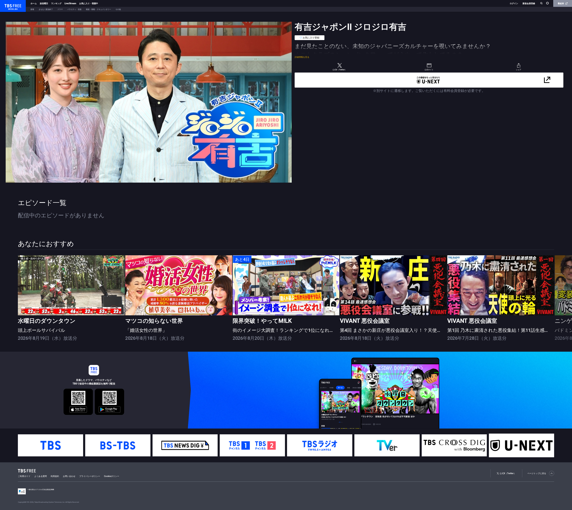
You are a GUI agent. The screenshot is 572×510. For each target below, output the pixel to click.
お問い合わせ (69, 476)
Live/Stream (70, 3)
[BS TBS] (117, 445)
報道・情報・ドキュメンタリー (98, 9)
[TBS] (50, 445)
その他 (118, 9)
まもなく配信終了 (46, 9)
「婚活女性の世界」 (146, 330)
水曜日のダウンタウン (47, 320)
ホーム (34, 3)
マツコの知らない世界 (154, 320)
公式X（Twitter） (508, 473)
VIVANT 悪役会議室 (365, 320)
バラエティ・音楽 (74, 9)
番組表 (561, 3)
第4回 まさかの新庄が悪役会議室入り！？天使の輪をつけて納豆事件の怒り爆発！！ (428, 330)
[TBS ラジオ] (319, 445)
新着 (32, 9)
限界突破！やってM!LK (262, 320)
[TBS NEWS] (185, 445)
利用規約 (55, 476)
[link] (71, 285)
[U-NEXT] (521, 445)
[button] (554, 298)
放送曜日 (44, 3)
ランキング (56, 3)
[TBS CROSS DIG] (454, 445)
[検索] (541, 3)
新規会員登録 (529, 3)
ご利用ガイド (24, 476)
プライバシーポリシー (89, 476)
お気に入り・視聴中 (88, 3)
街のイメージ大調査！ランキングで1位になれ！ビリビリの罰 (298, 330)
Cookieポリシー (111, 476)
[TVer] (387, 445)
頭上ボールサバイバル (41, 330)
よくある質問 (40, 476)
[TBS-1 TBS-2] (252, 445)
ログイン (514, 3)
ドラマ (60, 9)
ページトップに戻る (536, 473)
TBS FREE (7, 5)
